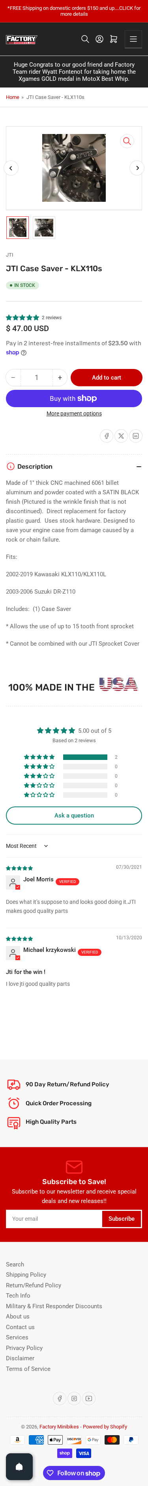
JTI (9, 255)
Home (12, 97)
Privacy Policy (24, 1348)
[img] (20, 867)
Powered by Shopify (105, 1427)
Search (15, 1264)
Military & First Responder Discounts (54, 1306)
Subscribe (122, 1218)
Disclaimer (20, 1358)
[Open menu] (133, 39)
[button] (23, 317)
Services (17, 1337)
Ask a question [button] (74, 815)
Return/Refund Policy (33, 1285)
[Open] (19, 1466)
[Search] (85, 39)
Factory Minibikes (59, 1427)
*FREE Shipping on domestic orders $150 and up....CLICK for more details (74, 11)
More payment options (74, 413)
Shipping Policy (26, 1274)
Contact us (20, 1327)
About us (18, 1316)
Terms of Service (28, 1368)
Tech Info (18, 1295)
